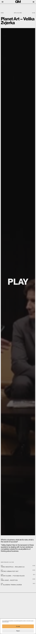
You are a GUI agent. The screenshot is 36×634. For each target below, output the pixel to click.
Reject (18, 631)
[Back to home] (18, 1)
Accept (18, 626)
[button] (2, 2)
